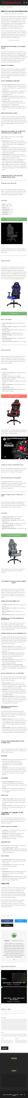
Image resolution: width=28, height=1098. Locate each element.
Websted (17, 1038)
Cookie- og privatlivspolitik (7, 1094)
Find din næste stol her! (14, 40)
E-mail (2, 1038)
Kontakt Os (14, 1095)
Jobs (24, 1094)
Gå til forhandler (14, 313)
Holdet (21, 1094)
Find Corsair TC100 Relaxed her (14, 219)
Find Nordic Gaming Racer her (14, 535)
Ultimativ (13, 915)
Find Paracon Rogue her (14, 396)
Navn (2, 1032)
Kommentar (4, 1017)
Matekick (6, 13)
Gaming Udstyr (13, 13)
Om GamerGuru (16, 1094)
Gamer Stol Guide (6, 915)
